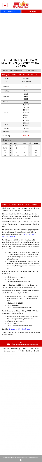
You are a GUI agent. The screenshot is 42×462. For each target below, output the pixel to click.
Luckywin (38, 359)
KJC (16, 411)
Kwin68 (37, 422)
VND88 (3, 370)
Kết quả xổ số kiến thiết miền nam (19, 329)
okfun (13, 413)
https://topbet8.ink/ (7, 402)
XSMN (31, 349)
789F (18, 440)
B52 (33, 431)
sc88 (5, 395)
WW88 (33, 356)
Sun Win (8, 442)
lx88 (6, 447)
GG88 (33, 440)
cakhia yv (33, 402)
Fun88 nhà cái (35, 393)
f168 (35, 381)
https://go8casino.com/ (33, 377)
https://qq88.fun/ (25, 363)
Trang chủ (6, 349)
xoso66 (11, 356)
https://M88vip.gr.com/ (8, 366)
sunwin (34, 399)
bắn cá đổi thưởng (19, 381)
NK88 (23, 447)
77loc (18, 375)
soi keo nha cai (28, 442)
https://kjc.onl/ (10, 411)
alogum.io (36, 354)
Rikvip (3, 388)
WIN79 (18, 399)
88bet (13, 368)
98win (2, 415)
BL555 (13, 404)
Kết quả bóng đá (17, 388)
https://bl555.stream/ (6, 386)
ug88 (6, 390)
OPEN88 (4, 393)
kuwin (18, 413)
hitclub (3, 406)
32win (28, 447)
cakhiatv (8, 415)
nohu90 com (28, 415)
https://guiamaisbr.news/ (24, 438)
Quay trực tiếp (15, 349)
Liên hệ (36, 351)
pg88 (20, 442)
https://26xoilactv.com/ (14, 449)
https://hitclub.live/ (31, 395)
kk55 (26, 386)
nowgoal (25, 370)
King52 (23, 372)
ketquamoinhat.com (21, 457)
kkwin (26, 408)
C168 (5, 384)
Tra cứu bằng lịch (10, 11)
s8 (13, 393)
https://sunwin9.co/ (21, 366)
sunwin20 (29, 381)
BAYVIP (2, 445)
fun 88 (23, 359)
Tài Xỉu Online (17, 361)
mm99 (22, 356)
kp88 (2, 390)
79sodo (19, 370)
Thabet (23, 375)
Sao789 (2, 454)
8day (33, 363)
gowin (28, 372)
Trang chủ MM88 (35, 406)
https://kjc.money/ (5, 420)
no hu (36, 417)
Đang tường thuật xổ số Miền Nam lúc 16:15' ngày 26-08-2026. (20, 70)
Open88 (20, 384)
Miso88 (25, 368)
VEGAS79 (37, 368)
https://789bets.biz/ (7, 381)
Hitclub (2, 356)
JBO (26, 417)
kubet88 (9, 359)
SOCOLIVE (10, 372)
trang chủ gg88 (5, 368)
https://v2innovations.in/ (32, 436)
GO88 (30, 366)
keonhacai (30, 413)
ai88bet (32, 424)
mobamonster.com (31, 411)
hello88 (21, 386)
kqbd (39, 381)
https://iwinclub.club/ (6, 397)
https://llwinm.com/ (35, 386)
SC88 (15, 390)
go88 (26, 406)
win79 (33, 372)
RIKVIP (24, 429)
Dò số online (31, 11)
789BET (33, 379)
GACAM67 (22, 454)
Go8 (19, 359)
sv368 (24, 449)
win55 (10, 393)
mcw (39, 415)
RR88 (8, 404)
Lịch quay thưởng (9, 351)
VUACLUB (37, 442)
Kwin (14, 424)
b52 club (9, 454)
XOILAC (37, 370)
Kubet (11, 390)
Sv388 (3, 404)
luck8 (20, 402)
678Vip (3, 359)
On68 (15, 384)
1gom (14, 370)
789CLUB (11, 431)
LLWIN (38, 440)
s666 (24, 361)
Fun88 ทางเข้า (20, 393)
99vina (17, 372)
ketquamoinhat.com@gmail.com (27, 344)
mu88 (38, 449)
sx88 (34, 388)
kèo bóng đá (20, 406)
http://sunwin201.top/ (27, 451)
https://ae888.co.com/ (8, 377)
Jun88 (16, 402)
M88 (2, 447)
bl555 (36, 384)
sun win (17, 451)
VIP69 (19, 445)
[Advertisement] (21, 36)
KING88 (39, 356)
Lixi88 (28, 356)
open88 (31, 370)
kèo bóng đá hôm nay (35, 397)
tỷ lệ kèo (37, 413)
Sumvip (3, 424)
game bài (20, 424)
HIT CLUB (32, 420)
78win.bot (19, 368)
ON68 (29, 375)
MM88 (38, 408)
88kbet (8, 413)
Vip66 (32, 384)
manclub (11, 395)
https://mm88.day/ (17, 415)
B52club (39, 420)
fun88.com (8, 361)
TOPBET (15, 442)
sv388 (22, 408)
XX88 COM (15, 420)
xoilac (8, 408)
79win (22, 436)
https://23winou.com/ (11, 379)
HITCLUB (18, 429)
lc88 (39, 411)
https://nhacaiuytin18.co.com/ (27, 390)
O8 (37, 427)
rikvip (29, 431)
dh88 (30, 388)
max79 (11, 417)
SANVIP (13, 445)
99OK (23, 377)
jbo (7, 356)
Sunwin (25, 388)
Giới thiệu (29, 351)
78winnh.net (30, 359)
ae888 (16, 386)
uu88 (38, 402)
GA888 (5, 417)
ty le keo (23, 413)
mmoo (2, 361)
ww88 (14, 359)
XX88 (3, 411)
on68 (39, 390)
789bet (17, 356)
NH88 (8, 451)
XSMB (24, 349)
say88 (35, 438)
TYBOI (8, 445)
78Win (18, 377)
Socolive (32, 408)
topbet (9, 370)
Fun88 (28, 393)
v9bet (13, 406)
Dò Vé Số (21, 351)
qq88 (12, 363)
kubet (3, 408)
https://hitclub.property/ (8, 440)
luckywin (26, 402)
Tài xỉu (4, 449)
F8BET (17, 363)
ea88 (39, 388)
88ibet (3, 413)
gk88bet (27, 422)
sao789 (8, 388)
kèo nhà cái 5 (13, 447)
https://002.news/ (10, 438)
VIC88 (31, 368)
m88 (34, 445)
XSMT (37, 349)
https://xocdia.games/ (20, 397)
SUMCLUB (36, 366)
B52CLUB (23, 431)
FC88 (13, 399)
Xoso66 (26, 384)
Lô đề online (36, 375)
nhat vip (31, 417)
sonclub (7, 375)
